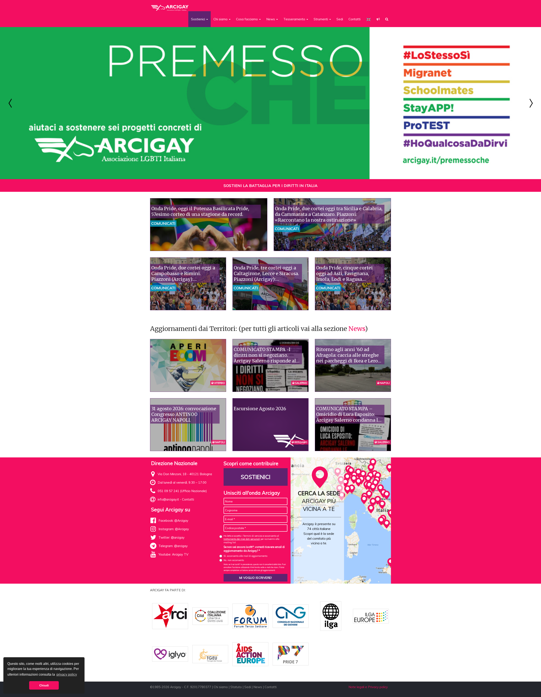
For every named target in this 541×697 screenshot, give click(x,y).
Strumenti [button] (321, 19)
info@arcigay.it (168, 499)
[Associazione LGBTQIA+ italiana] (170, 6)
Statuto (236, 687)
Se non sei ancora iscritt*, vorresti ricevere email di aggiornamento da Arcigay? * (254, 548)
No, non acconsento (234, 560)
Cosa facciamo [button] (247, 19)
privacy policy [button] (66, 674)
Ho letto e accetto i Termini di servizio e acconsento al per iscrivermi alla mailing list (251, 539)
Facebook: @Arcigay (173, 521)
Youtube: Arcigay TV (173, 554)
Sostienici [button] (198, 19)
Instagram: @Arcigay (173, 529)
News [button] (271, 19)
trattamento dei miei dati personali (242, 539)
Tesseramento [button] (294, 19)
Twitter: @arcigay (171, 537)
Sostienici (255, 476)
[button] (378, 19)
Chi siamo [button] (220, 19)
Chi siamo (221, 687)
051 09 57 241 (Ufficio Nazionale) (182, 491)
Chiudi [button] (44, 685)
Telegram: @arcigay (173, 546)
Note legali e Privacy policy (368, 687)
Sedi (339, 19)
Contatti (354, 19)
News (356, 329)
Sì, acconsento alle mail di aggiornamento (245, 555)
